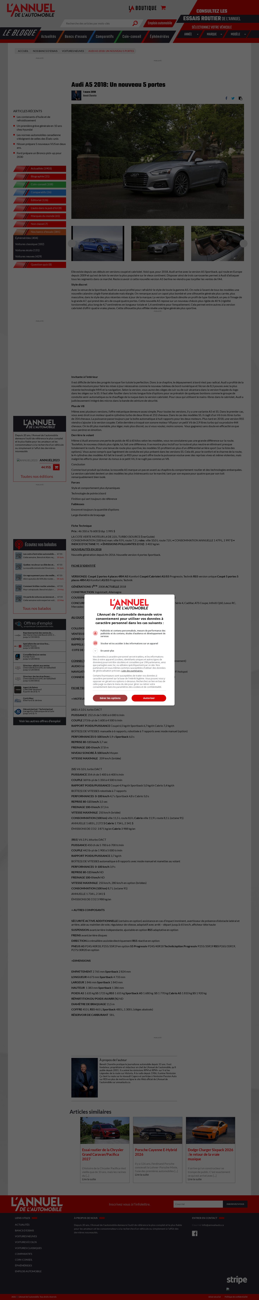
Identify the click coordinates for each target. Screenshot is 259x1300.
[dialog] (129, 650)
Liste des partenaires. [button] (132, 670)
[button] (129, 650)
